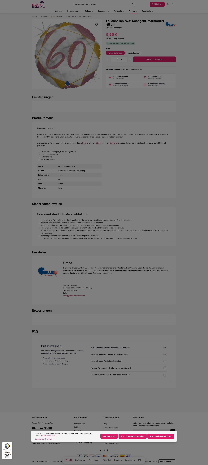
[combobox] (102, 4)
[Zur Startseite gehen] (38, 4)
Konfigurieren (109, 436)
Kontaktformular (53, 443)
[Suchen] (133, 4)
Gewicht (113, 143)
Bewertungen (130, 460)
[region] (67, 54)
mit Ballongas (133, 53)
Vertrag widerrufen (167, 461)
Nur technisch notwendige (132, 436)
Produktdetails (94, 460)
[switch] (7, 456)
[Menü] (11, 443)
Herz (84, 143)
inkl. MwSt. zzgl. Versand (115, 39)
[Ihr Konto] (167, 4)
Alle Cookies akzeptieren (160, 436)
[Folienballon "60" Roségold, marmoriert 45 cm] (67, 54)
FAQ (139, 460)
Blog (105, 424)
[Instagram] (104, 451)
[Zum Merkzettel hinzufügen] (96, 24)
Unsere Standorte (111, 428)
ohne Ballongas (115, 53)
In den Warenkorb (154, 59)
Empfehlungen (80, 460)
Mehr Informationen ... (49, 436)
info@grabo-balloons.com (74, 296)
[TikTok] (107, 451)
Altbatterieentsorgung (83, 443)
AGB (155, 461)
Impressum (146, 461)
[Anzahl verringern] (108, 59)
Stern (98, 143)
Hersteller (118, 460)
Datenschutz (39, 439)
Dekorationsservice (111, 443)
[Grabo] (170, 24)
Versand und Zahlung (79, 425)
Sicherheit (107, 460)
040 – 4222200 (42, 428)
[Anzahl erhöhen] (130, 59)
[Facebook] (101, 451)
